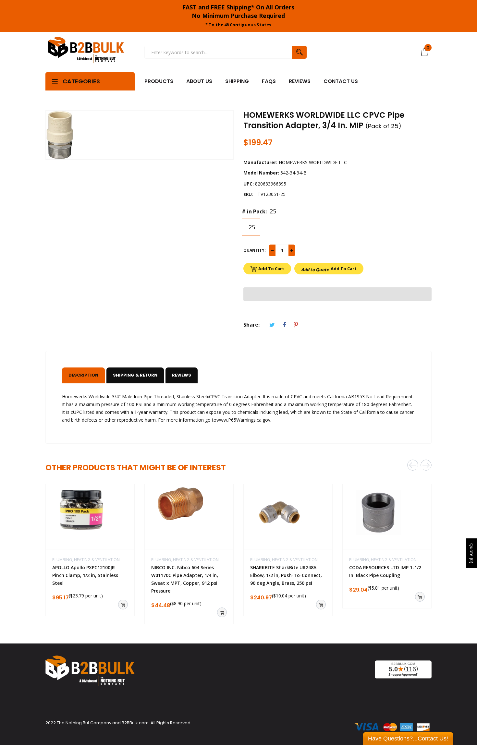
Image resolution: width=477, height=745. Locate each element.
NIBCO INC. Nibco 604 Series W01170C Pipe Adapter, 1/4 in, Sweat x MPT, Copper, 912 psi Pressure (184, 579)
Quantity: (254, 250)
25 (251, 227)
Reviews (181, 375)
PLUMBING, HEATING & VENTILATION (86, 559)
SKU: (248, 194)
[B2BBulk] (86, 52)
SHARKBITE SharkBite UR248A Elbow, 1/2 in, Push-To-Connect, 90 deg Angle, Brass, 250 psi (286, 575)
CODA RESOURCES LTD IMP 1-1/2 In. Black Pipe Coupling (385, 571)
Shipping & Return (135, 375)
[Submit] (123, 604)
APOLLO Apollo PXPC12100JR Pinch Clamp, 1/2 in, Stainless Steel (85, 575)
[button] (337, 294)
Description (83, 375)
